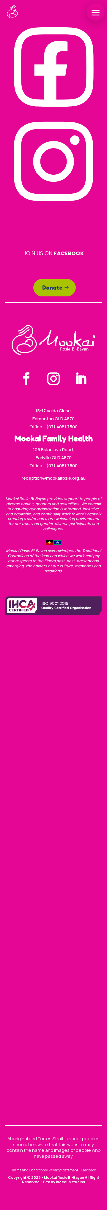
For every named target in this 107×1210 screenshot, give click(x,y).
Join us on (53, 253)
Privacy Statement (63, 1170)
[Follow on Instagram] (53, 378)
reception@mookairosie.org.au (54, 478)
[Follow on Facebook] (26, 378)
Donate (52, 287)
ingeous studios (70, 1181)
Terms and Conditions (29, 1170)
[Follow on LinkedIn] (80, 378)
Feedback (88, 1170)
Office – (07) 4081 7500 (53, 427)
